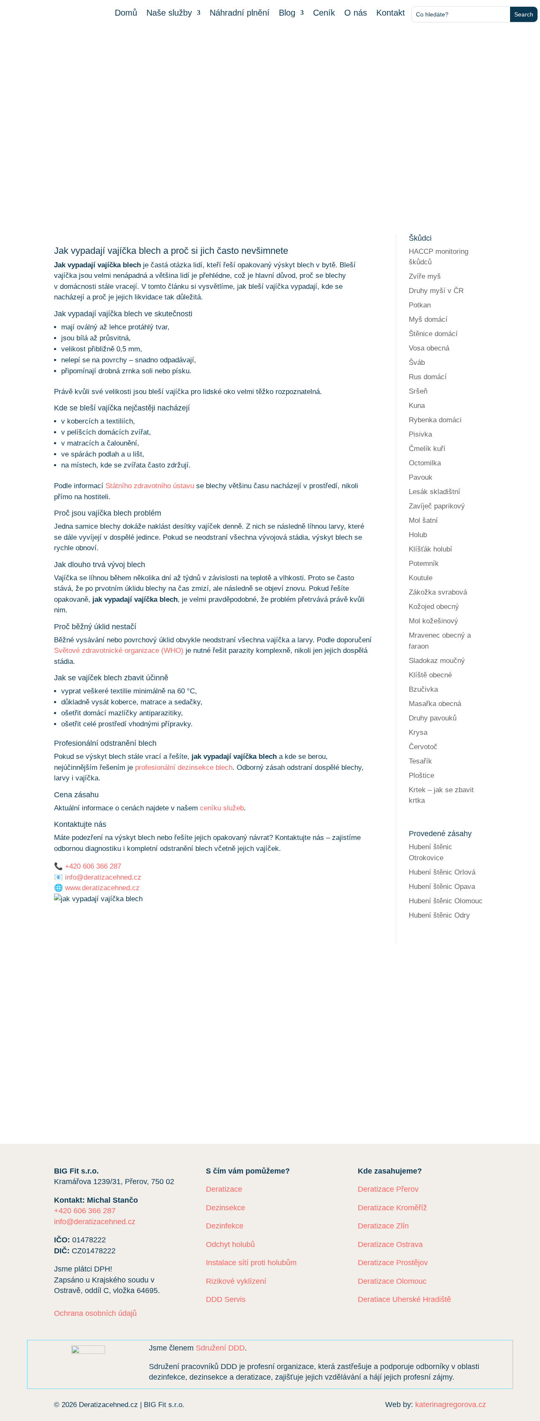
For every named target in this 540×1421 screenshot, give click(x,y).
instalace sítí (93, 1063)
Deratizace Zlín (383, 1226)
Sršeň (418, 391)
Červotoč (423, 747)
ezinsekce (83, 1052)
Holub (418, 535)
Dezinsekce (225, 1208)
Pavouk (420, 477)
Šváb (417, 363)
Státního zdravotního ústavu (149, 486)
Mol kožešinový (433, 621)
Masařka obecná (435, 704)
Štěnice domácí (433, 334)
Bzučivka (423, 689)
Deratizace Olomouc (392, 1281)
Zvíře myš (425, 276)
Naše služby (169, 13)
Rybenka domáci (435, 420)
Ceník (324, 13)
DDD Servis (226, 1299)
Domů (126, 13)
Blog (287, 13)
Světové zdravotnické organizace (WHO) (119, 651)
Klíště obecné (430, 675)
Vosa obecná (429, 348)
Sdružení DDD (220, 1348)
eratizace (172, 1052)
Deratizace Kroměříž (392, 1208)
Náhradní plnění (240, 13)
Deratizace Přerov (388, 1189)
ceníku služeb (222, 808)
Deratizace (224, 1189)
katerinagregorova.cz (450, 1404)
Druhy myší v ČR (436, 291)
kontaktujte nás (265, 1081)
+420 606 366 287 (93, 866)
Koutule (420, 578)
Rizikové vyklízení (236, 1281)
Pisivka (420, 434)
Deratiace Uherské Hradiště (404, 1299)
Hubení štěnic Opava (442, 887)
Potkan (420, 305)
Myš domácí (428, 319)
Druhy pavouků (432, 718)
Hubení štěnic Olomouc (446, 901)
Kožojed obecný (434, 607)
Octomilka (425, 463)
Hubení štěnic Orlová (442, 872)
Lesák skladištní (434, 492)
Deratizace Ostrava (390, 1244)
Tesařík (420, 761)
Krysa (418, 732)
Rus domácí (428, 377)
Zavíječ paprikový (437, 506)
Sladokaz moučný (437, 661)
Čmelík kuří (427, 449)
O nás (355, 13)
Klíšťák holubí (430, 549)
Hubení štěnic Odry (439, 915)
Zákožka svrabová (438, 592)
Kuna (417, 406)
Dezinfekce (224, 1226)
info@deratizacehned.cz (103, 877)
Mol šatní (423, 520)
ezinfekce (126, 1052)
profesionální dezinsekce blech (183, 767)
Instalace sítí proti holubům (251, 1262)
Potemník (424, 564)
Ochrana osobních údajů (95, 1313)
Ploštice (421, 776)
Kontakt (390, 13)
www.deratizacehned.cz (102, 888)
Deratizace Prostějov (393, 1262)
